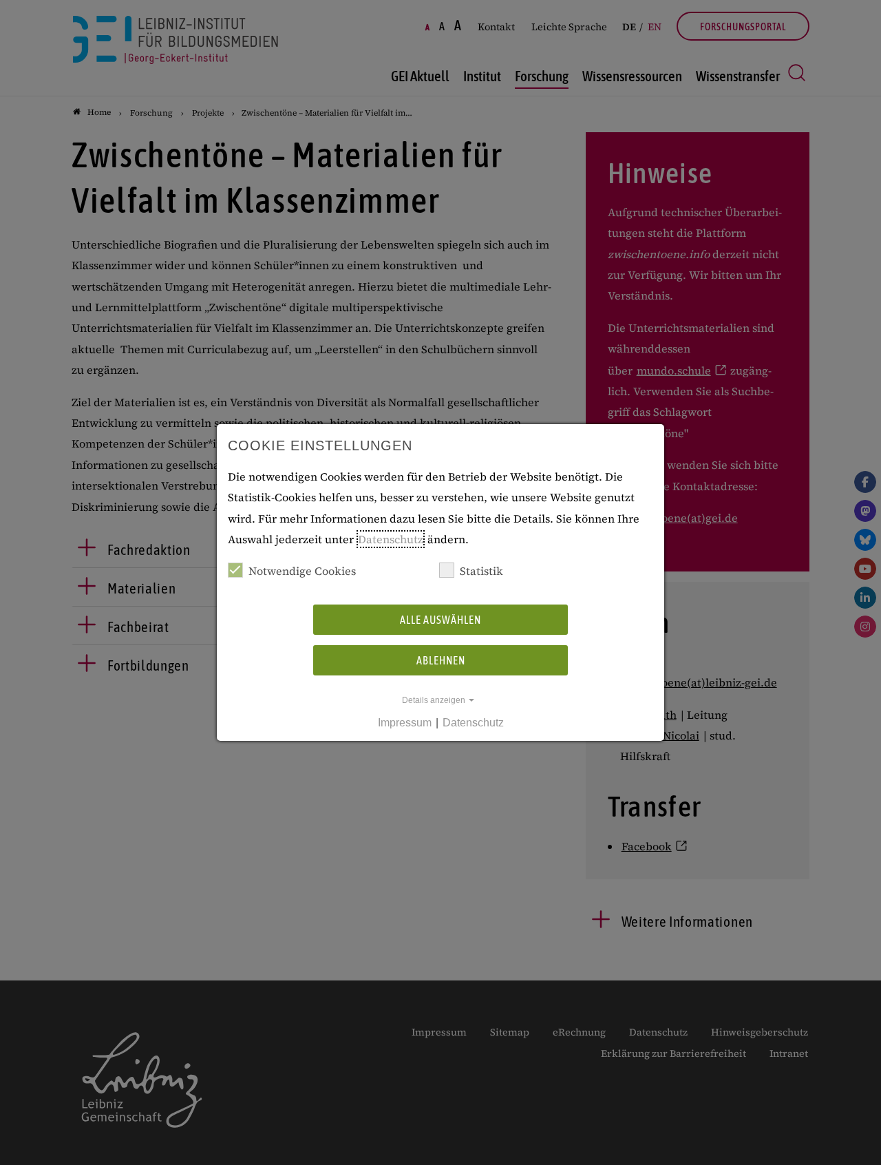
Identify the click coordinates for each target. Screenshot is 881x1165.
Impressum (405, 722)
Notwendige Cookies (302, 570)
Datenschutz (390, 539)
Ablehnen (440, 660)
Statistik (481, 570)
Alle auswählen (440, 619)
